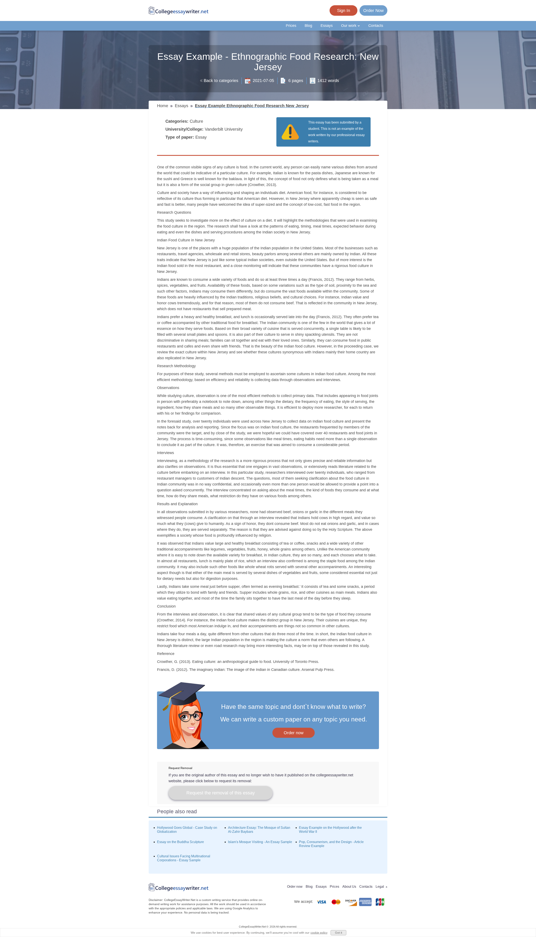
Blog (308, 25)
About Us (349, 886)
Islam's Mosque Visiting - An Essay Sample (260, 842)
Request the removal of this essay (220, 792)
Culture (197, 121)
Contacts (375, 25)
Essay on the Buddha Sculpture (180, 842)
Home (163, 105)
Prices (291, 25)
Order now (293, 732)
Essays (327, 25)
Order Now (373, 10)
